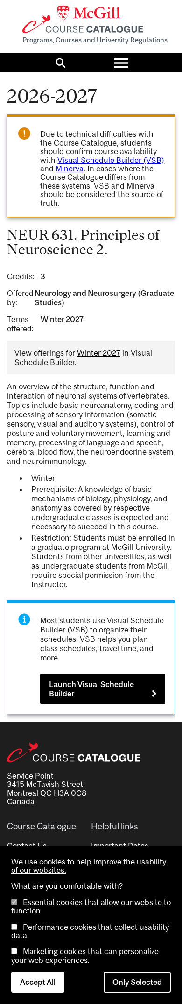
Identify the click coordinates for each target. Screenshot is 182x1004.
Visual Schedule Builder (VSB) (110, 160)
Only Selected (137, 982)
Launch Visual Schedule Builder (91, 689)
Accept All (38, 982)
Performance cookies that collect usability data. (90, 931)
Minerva (70, 168)
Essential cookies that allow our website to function (91, 906)
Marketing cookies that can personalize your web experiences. (85, 955)
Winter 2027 (98, 353)
